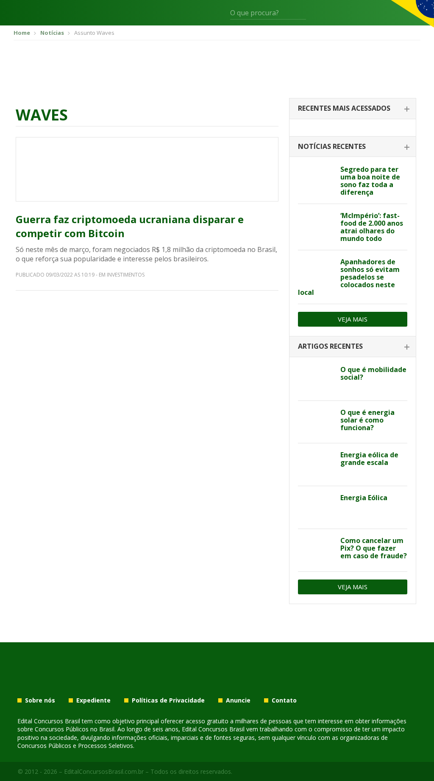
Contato (284, 700)
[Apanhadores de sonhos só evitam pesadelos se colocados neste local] (316, 271)
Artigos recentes (330, 346)
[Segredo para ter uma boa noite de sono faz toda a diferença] (316, 179)
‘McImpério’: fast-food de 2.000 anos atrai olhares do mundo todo (371, 227)
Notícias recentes (332, 146)
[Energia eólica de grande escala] (316, 464)
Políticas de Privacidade (168, 700)
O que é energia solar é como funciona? (367, 420)
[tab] (352, 108)
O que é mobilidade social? (373, 373)
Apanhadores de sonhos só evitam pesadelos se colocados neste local (349, 277)
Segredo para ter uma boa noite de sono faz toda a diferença (370, 181)
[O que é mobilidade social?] (316, 379)
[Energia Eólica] (316, 507)
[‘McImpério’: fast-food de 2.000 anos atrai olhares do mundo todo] (316, 225)
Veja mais (352, 319)
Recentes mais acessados (344, 108)
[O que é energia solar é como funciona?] (316, 422)
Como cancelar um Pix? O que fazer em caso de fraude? (373, 548)
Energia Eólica (363, 497)
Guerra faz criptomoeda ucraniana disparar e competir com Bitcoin (130, 226)
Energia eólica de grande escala (369, 458)
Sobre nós (40, 700)
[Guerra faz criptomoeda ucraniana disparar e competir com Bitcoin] (147, 169)
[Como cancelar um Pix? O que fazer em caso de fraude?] (316, 550)
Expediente (93, 700)
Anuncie (238, 700)
